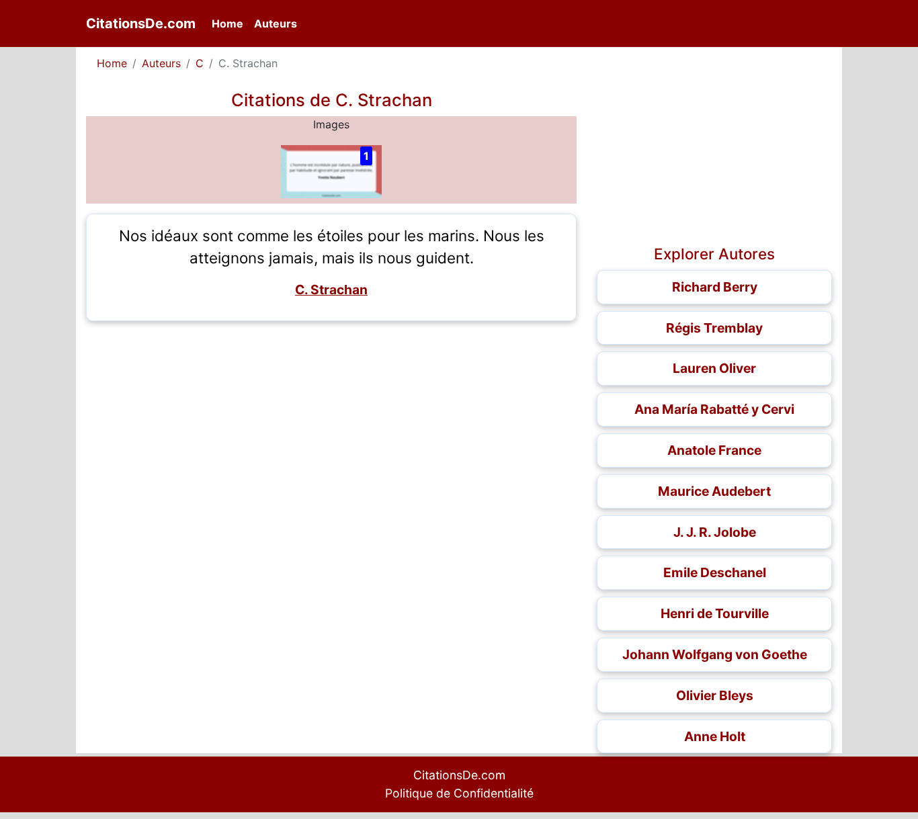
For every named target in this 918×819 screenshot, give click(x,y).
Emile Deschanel (714, 572)
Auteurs (275, 23)
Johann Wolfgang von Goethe (714, 654)
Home (230, 23)
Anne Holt (714, 736)
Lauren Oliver (714, 368)
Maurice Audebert (714, 491)
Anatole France (714, 450)
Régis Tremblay (714, 328)
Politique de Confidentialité (459, 793)
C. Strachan (331, 290)
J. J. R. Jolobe (714, 532)
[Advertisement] (331, 425)
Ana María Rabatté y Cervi (714, 409)
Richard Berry (714, 287)
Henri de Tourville (715, 613)
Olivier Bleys (714, 695)
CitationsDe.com (141, 23)
